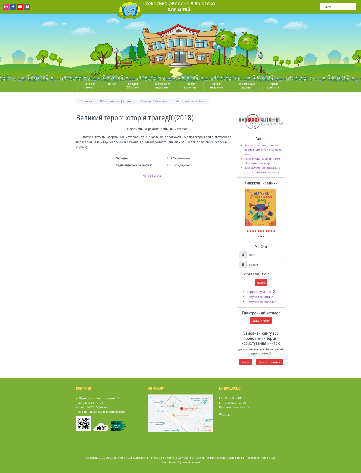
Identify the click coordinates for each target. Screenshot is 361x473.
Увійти (261, 283)
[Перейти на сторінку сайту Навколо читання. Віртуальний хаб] (27, 8)
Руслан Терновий (189, 462)
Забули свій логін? (260, 297)
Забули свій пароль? (261, 302)
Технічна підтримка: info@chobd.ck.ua (100, 411)
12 (258, 236)
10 (271, 231)
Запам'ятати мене (256, 274)
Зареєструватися (259, 291)
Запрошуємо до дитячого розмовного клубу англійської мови (263, 149)
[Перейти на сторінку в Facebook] (12, 8)
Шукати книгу (260, 320)
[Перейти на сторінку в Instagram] (5, 8)
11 (274, 231)
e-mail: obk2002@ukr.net (92, 407)
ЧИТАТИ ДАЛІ (154, 176)
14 (263, 236)
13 (261, 236)
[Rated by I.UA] (225, 414)
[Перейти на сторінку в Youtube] (19, 8)
